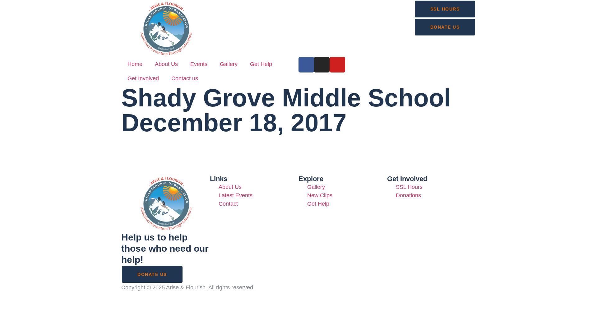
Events (198, 64)
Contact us (184, 78)
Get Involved (143, 78)
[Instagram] (322, 64)
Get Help (261, 64)
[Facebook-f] (306, 64)
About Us (166, 64)
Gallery (229, 64)
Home (134, 64)
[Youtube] (337, 64)
